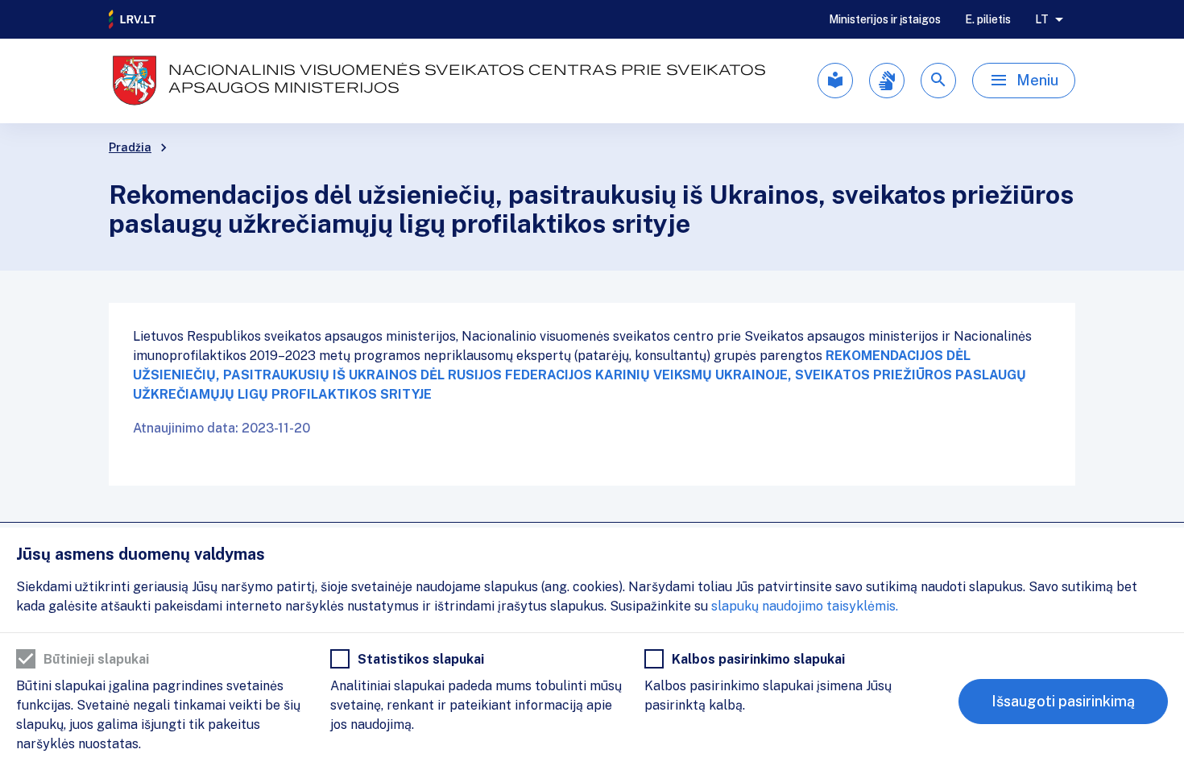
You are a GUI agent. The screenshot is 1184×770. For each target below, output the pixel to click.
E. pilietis (988, 19)
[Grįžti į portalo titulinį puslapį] (133, 19)
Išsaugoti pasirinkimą (1063, 701)
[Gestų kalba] (887, 80)
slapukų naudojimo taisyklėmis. (804, 606)
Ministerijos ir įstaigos (885, 19)
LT (1042, 19)
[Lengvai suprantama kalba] (835, 80)
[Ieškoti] (938, 80)
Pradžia (130, 147)
